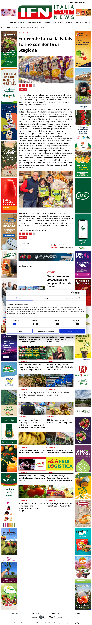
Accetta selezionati (46, 331)
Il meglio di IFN (58, 23)
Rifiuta (19, 331)
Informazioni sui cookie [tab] (72, 298)
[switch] (35, 324)
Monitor (69, 23)
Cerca (87, 23)
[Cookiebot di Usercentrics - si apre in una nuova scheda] (72, 292)
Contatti (77, 613)
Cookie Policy (75, 623)
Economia (47, 23)
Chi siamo (15, 613)
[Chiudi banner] (84, 292)
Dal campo (22, 23)
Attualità (12, 23)
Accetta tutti (72, 331)
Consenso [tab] (19, 298)
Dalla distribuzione (34, 23)
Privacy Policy (63, 623)
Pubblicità (35, 613)
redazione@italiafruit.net (66, 247)
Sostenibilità (79, 23)
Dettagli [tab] (46, 298)
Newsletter (56, 613)
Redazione (62, 245)
